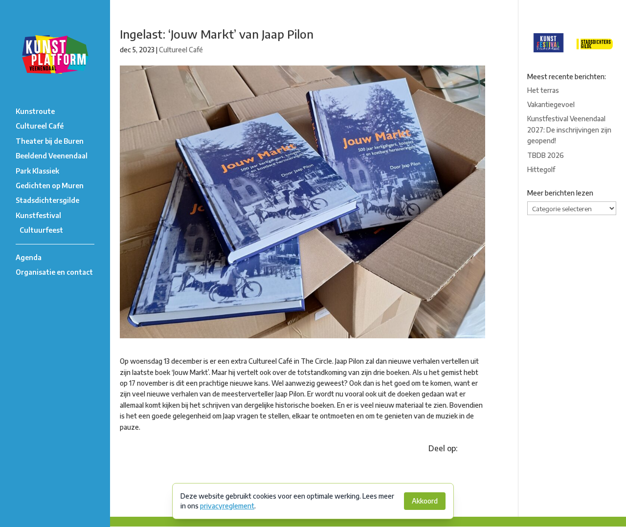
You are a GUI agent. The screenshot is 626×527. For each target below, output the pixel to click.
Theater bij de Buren (50, 141)
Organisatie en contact (54, 272)
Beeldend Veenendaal (52, 156)
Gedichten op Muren (50, 185)
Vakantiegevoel (551, 104)
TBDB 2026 (545, 155)
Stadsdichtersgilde (47, 200)
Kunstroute (35, 111)
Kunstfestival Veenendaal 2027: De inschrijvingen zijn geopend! (569, 129)
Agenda (29, 257)
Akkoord (425, 501)
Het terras (543, 90)
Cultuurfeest (41, 230)
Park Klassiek (37, 171)
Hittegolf (541, 169)
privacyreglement (227, 506)
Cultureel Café (40, 126)
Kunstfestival (38, 215)
